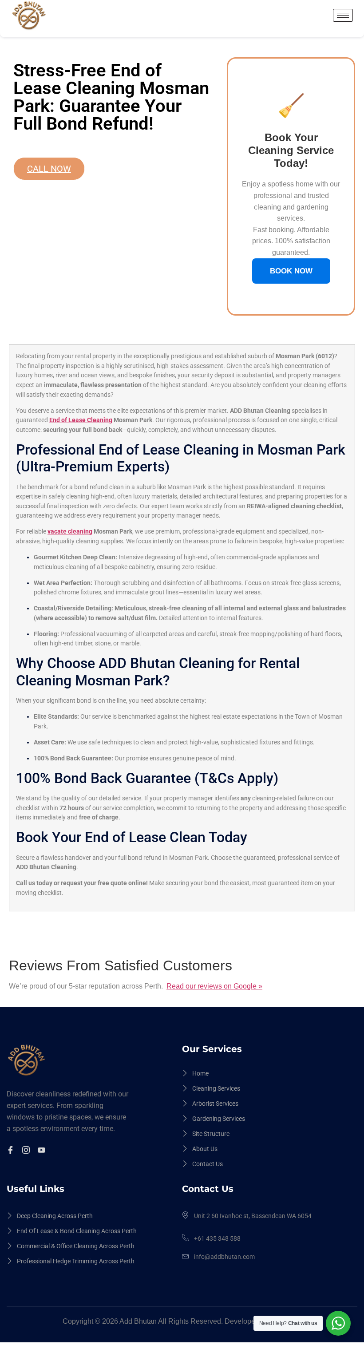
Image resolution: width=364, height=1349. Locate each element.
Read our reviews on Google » (214, 986)
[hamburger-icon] (343, 15)
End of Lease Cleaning (80, 420)
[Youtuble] (43, 1151)
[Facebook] (12, 1151)
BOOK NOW (291, 271)
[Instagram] (27, 1151)
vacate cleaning (69, 531)
